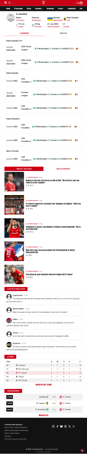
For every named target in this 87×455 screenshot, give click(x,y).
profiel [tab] (63, 33)
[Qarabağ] (47, 397)
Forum (60, 8)
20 (28, 277)
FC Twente (67, 397)
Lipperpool (18, 295)
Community (72, 8)
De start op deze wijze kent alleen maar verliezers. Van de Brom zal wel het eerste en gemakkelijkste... (41, 348)
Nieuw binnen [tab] (63, 169)
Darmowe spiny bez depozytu (15, 439)
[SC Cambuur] (47, 403)
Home (8, 8)
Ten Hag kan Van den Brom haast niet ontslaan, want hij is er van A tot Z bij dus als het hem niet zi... (43, 300)
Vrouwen (38, 8)
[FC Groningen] (47, 409)
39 (28, 232)
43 (28, 209)
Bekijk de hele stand (43, 384)
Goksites (7, 436)
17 (32, 185)
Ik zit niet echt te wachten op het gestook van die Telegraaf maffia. (41, 336)
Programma (18, 8)
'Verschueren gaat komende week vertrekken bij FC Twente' (49, 274)
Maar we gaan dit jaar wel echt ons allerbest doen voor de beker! (40, 312)
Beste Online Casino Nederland (15, 427)
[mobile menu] (5, 3)
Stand (29, 8)
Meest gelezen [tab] (23, 169)
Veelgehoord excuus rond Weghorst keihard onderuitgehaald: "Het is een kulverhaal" (53, 228)
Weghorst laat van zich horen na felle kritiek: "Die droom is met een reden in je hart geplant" (52, 181)
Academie (50, 8)
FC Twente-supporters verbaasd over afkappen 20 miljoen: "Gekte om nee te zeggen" (53, 205)
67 (28, 185)
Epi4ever (17, 343)
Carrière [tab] (24, 33)
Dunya (16, 333)
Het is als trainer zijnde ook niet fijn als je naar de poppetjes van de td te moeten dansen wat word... (40, 324)
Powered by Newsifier (43, 452)
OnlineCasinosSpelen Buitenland (16, 430)
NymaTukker (18, 309)
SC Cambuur (40, 403)
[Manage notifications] (82, 450)
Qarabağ (42, 397)
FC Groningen (40, 409)
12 (32, 232)
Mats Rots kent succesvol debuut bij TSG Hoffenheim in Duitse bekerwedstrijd (50, 251)
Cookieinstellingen (51, 449)
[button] (77, 3)
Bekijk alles (43, 415)
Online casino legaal (11, 433)
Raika (15, 319)
